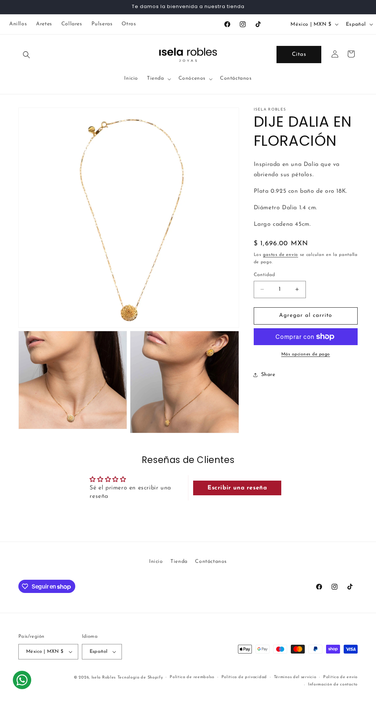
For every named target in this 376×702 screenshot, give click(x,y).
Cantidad (264, 274)
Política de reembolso (192, 677)
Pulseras (102, 24)
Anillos (18, 24)
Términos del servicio (295, 677)
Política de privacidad (244, 677)
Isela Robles (103, 678)
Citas (299, 54)
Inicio (156, 561)
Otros (129, 24)
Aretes (44, 24)
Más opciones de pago (305, 354)
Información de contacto (333, 685)
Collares (71, 24)
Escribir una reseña (237, 488)
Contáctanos (211, 561)
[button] (26, 55)
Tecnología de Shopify (140, 678)
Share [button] (268, 374)
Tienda (179, 561)
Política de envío (340, 677)
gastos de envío (280, 255)
